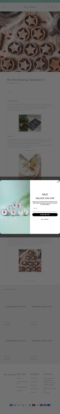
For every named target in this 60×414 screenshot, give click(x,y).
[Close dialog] (58, 182)
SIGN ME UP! (45, 214)
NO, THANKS (45, 219)
